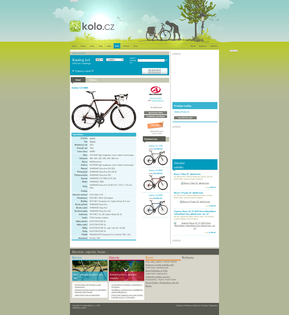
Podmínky (188, 305)
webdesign (76, 308)
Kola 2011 (81, 53)
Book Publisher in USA (156, 270)
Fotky (136, 46)
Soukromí (196, 305)
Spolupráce (213, 305)
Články (83, 46)
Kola (117, 46)
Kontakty (204, 305)
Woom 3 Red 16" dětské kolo (187, 174)
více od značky (156, 98)
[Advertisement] (199, 278)
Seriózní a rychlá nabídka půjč (159, 264)
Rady (101, 46)
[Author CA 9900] (103, 130)
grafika (83, 308)
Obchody (126, 46)
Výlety (92, 46)
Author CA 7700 (156, 146)
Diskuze (93, 80)
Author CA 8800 (156, 170)
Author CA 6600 (156, 195)
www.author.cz (158, 100)
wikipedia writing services (157, 276)
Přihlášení (214, 46)
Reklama (179, 305)
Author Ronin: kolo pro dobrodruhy (87, 295)
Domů (74, 46)
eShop (109, 46)
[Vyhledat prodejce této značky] (155, 117)
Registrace (203, 46)
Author (92, 138)
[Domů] (100, 29)
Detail (78, 80)
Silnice (92, 141)
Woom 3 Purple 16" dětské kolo (188, 193)
